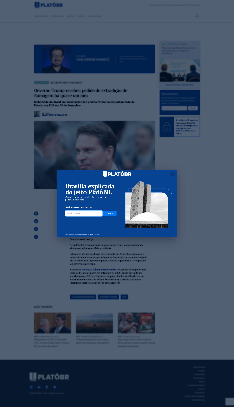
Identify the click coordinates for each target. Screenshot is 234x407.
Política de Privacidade (94, 234)
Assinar (110, 213)
